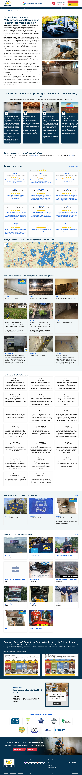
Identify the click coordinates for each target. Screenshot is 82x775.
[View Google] (31, 763)
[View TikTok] (40, 763)
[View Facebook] (43, 763)
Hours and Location (53, 767)
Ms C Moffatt (9, 353)
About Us (74, 8)
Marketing (8, 555)
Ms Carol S (59, 321)
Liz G (31, 296)
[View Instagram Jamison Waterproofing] (25, 763)
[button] (42, 254)
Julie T (58, 296)
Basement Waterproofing (14, 8)
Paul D (32, 321)
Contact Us (72, 1)
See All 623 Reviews (73, 166)
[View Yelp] (37, 763)
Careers (51, 762)
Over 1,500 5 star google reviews (15, 579)
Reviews (51, 764)
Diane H (7, 296)
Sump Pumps (25, 8)
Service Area (12, 10)
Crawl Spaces (34, 8)
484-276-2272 (61, 4)
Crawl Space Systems (23, 644)
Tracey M (33, 353)
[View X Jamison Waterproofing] (28, 763)
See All (76, 276)
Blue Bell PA (8, 516)
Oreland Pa (59, 353)
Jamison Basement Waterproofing (66, 579)
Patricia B (7, 321)
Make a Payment (73, 4)
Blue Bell (32, 516)
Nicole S (58, 516)
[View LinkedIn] (34, 763)
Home (5, 8)
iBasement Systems (11, 644)
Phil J (6, 628)
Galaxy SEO (75, 773)
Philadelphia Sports (36, 628)
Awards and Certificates (41, 714)
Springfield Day (35, 555)
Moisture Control (44, 8)
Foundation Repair (55, 8)
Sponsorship (8, 604)
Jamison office (34, 579)
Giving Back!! (34, 604)
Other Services (65, 8)
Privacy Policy (13, 773)
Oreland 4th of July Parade (64, 555)
